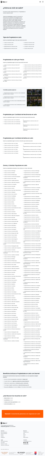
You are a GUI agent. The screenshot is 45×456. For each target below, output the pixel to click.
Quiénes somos (26, 432)
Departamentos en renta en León (10, 48)
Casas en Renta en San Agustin (10, 315)
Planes (24, 434)
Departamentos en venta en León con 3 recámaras (31, 130)
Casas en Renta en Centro (9, 274)
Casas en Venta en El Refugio (9, 170)
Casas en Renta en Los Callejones (10, 309)
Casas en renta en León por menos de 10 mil (32, 68)
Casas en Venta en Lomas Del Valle (11, 231)
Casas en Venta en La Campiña (10, 184)
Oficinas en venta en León (29, 42)
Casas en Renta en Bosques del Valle (11, 319)
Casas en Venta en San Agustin (10, 229)
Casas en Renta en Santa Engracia (10, 325)
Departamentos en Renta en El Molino (31, 270)
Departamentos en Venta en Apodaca (31, 202)
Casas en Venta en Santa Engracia (10, 239)
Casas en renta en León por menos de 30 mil (32, 65)
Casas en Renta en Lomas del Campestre (12, 262)
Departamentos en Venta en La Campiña (32, 187)
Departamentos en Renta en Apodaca (31, 300)
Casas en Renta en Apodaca (9, 284)
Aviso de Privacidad (4, 441)
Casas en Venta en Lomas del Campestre (12, 176)
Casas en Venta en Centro (9, 188)
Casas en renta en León (8, 44)
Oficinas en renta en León (29, 44)
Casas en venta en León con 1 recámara (12, 119)
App (24, 433)
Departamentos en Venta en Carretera (31, 217)
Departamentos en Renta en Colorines (31, 358)
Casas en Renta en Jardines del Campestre (12, 334)
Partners (2, 436)
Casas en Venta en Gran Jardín (10, 178)
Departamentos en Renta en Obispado (31, 294)
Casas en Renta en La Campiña (10, 270)
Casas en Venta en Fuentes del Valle (11, 221)
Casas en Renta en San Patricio (10, 313)
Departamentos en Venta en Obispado (31, 196)
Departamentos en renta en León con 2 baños (32, 146)
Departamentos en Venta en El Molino (31, 172)
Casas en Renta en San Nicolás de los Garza (12, 293)
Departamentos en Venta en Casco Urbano (32, 243)
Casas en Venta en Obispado (9, 192)
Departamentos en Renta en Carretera (31, 315)
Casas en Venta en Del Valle (9, 217)
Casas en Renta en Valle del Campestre (11, 268)
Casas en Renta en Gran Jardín (10, 264)
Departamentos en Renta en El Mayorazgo (32, 272)
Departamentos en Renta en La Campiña (32, 285)
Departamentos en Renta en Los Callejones (32, 329)
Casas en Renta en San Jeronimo (10, 280)
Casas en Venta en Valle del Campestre (11, 182)
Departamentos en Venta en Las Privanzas (32, 245)
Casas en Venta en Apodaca (9, 198)
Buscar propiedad (4, 432)
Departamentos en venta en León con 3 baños (32, 157)
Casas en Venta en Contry (9, 203)
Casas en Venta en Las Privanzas (10, 237)
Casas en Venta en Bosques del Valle (11, 233)
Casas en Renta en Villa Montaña (10, 327)
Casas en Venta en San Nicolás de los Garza (12, 207)
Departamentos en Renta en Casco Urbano (32, 341)
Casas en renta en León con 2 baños (11, 151)
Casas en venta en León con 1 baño (11, 143)
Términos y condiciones (5, 445)
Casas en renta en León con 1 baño (11, 149)
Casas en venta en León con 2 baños (11, 145)
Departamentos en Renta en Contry (31, 306)
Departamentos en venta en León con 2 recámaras (31, 125)
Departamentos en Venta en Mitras (31, 206)
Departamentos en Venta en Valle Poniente (32, 226)
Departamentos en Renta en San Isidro (31, 287)
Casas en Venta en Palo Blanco (10, 225)
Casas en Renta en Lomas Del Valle (11, 317)
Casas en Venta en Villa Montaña (10, 241)
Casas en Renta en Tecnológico (10, 291)
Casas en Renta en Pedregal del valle (11, 332)
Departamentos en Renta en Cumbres (31, 302)
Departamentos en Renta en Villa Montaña (32, 347)
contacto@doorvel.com (27, 441)
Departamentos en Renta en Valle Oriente (32, 317)
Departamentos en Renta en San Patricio (32, 332)
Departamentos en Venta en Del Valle (31, 224)
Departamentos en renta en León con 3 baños (32, 149)
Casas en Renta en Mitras (9, 288)
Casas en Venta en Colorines (9, 249)
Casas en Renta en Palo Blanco (10, 311)
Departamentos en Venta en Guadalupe (32, 200)
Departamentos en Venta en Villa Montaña (32, 249)
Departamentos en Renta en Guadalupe (32, 298)
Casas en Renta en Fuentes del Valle (11, 307)
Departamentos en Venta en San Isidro (31, 189)
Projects (2, 434)
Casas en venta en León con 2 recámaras (12, 121)
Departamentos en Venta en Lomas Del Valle (33, 238)
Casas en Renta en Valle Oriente (10, 299)
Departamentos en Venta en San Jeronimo (32, 198)
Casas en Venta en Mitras (9, 202)
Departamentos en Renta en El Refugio (31, 268)
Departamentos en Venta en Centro (31, 191)
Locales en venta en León (29, 46)
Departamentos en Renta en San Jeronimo (32, 296)
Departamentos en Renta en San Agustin (32, 334)
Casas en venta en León (8, 42)
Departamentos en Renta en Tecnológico (32, 308)
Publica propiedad (4, 433)
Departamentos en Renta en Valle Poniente (32, 324)
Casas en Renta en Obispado (9, 278)
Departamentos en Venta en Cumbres (31, 204)
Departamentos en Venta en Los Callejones (32, 231)
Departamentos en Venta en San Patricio (32, 234)
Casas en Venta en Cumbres (9, 200)
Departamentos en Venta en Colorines (31, 260)
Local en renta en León (28, 48)
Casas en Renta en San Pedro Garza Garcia (12, 276)
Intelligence (3, 437)
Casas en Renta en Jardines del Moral (11, 266)
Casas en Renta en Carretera (9, 297)
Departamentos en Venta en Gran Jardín (32, 179)
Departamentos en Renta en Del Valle (31, 322)
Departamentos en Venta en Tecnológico (32, 210)
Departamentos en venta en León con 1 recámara (30, 121)
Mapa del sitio (25, 437)
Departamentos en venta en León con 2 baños (32, 154)
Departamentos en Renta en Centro (31, 289)
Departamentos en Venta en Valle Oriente (32, 219)
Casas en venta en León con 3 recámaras (12, 123)
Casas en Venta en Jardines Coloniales (11, 254)
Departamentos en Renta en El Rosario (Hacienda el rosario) (31, 350)
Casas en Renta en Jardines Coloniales (11, 340)
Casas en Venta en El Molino (9, 172)
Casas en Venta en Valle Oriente (10, 213)
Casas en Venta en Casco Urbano (10, 235)
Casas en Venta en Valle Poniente (10, 219)
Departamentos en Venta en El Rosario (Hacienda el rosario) (31, 252)
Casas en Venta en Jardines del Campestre (12, 247)
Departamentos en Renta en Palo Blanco (32, 330)
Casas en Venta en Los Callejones (10, 223)
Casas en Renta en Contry (9, 290)
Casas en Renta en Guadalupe (10, 282)
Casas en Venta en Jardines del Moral (11, 180)
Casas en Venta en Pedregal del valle (11, 246)
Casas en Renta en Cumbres (9, 286)
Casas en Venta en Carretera (9, 211)
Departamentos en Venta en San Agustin (32, 236)
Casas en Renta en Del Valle (9, 303)
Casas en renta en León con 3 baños (11, 153)
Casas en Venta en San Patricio (10, 227)
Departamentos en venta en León (10, 46)
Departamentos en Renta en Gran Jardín (32, 277)
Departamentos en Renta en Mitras (31, 304)
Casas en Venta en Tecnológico (10, 205)
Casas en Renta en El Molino (9, 258)
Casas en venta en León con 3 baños (11, 147)
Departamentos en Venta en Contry (31, 208)
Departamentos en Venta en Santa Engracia (32, 247)
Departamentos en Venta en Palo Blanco (32, 233)
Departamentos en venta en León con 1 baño (33, 151)
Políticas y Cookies (4, 443)
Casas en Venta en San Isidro (9, 186)
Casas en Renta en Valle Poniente (10, 305)
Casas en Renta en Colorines (9, 335)
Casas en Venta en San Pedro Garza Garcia (12, 190)
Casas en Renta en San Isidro (9, 272)
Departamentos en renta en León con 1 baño (32, 143)
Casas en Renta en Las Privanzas (10, 323)
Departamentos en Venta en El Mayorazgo (32, 174)
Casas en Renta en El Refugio (9, 256)
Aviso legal (3, 442)
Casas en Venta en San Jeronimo (10, 194)
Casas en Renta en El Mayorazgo (10, 260)
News (24, 436)
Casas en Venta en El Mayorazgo (10, 174)
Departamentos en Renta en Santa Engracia (32, 345)
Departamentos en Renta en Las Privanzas (32, 343)
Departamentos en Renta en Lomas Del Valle (32, 336)
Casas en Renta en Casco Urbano (10, 321)
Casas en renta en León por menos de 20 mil (32, 66)
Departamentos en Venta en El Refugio (31, 170)
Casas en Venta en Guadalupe (10, 196)
